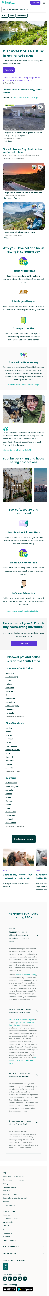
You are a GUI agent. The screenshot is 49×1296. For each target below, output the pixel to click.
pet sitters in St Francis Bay (25, 97)
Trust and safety (9, 1187)
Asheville (9, 768)
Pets (12, 15)
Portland (9, 739)
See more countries (14, 826)
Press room (7, 1233)
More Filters (22, 15)
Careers (6, 1226)
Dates (4, 15)
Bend (7, 753)
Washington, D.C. (12, 750)
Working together (10, 1240)
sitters (6, 870)
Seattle (8, 735)
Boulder (8, 764)
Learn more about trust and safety (22, 611)
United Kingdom (12, 786)
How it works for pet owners (13, 1176)
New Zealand (10, 812)
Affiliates (6, 1237)
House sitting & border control (15, 1198)
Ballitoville (9, 713)
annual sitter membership (26, 975)
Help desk (6, 1191)
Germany (9, 801)
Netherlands (10, 823)
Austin (8, 742)
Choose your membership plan (21, 1020)
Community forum (10, 1218)
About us (6, 1215)
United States (11, 783)
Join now (9, 70)
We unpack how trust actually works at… (16, 885)
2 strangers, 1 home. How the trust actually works (17, 876)
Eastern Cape (23, 80)
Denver (8, 732)
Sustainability (8, 1222)
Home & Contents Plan (12, 1194)
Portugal (9, 819)
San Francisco (11, 746)
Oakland (9, 757)
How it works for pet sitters (13, 1180)
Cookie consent (9, 1205)
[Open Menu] (44, 2)
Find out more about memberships (23, 384)
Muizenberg (10, 702)
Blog (4, 1229)
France (8, 797)
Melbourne (9, 761)
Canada (8, 794)
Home (5, 77)
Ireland (8, 804)
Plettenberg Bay (12, 706)
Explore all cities (23, 839)
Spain (7, 808)
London (8, 728)
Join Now (35, 2)
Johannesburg (11, 677)
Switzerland (10, 815)
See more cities (12, 771)
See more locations (14, 716)
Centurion (9, 688)
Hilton (7, 695)
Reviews (6, 1202)
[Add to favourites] (40, 107)
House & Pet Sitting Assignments (26, 77)
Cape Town (10, 673)
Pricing (5, 1183)
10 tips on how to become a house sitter (22, 1060)
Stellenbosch (11, 709)
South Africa (8, 80)
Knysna (8, 680)
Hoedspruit (10, 698)
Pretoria (8, 684)
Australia (9, 790)
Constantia (10, 691)
